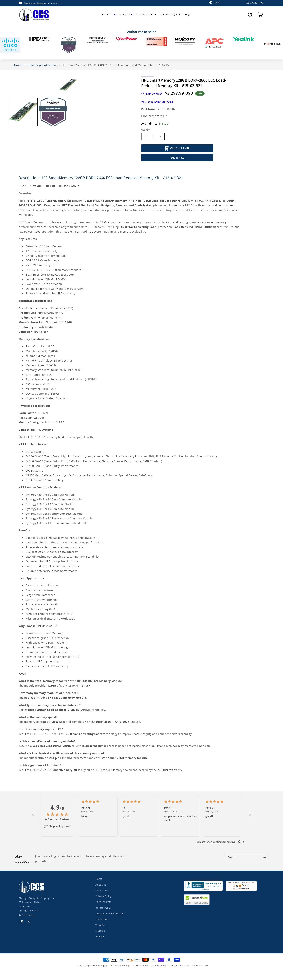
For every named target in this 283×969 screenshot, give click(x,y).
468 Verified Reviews (57, 819)
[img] (57, 814)
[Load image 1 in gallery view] (23, 112)
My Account (102, 919)
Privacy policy (142, 965)
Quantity (146, 129)
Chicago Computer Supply (95, 965)
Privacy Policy (103, 896)
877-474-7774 (27, 914)
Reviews (100, 936)
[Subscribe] (264, 857)
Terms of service (200, 965)
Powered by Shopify (119, 965)
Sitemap (100, 930)
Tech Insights (103, 901)
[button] (109, 14)
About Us (100, 884)
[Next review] (249, 814)
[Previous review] (33, 814)
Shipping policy (159, 965)
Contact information (179, 965)
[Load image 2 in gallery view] (53, 112)
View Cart (101, 924)
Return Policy (103, 907)
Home (98, 878)
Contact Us (101, 890)
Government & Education (110, 913)
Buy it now (177, 157)
